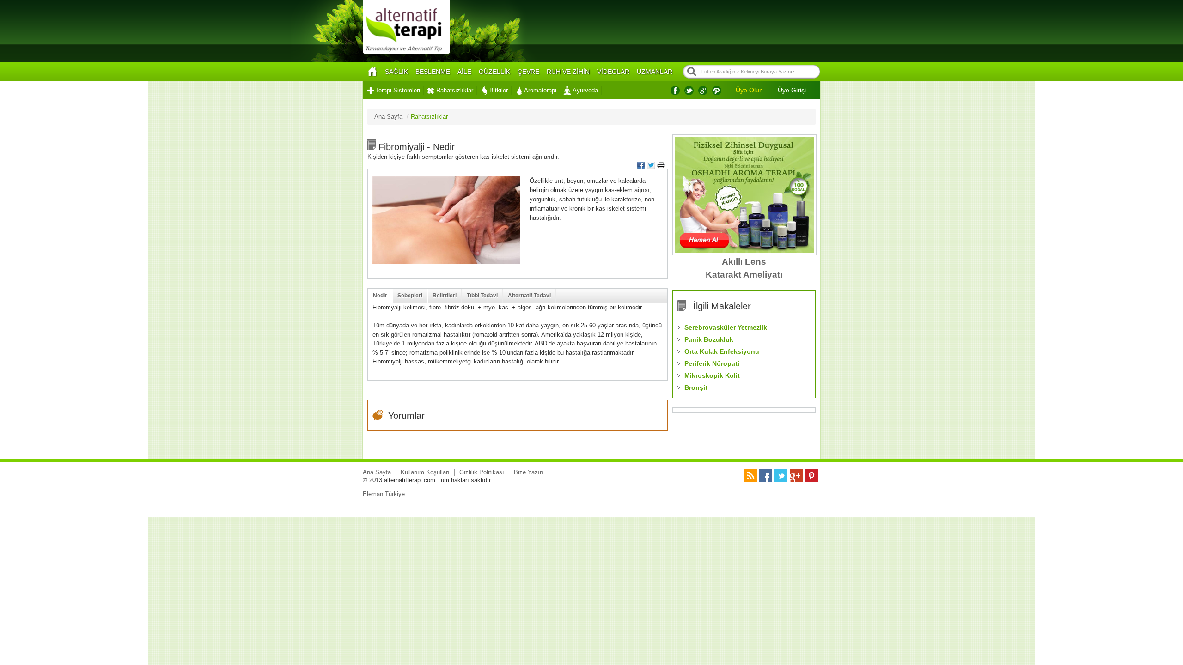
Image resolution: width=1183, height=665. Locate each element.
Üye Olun (749, 90)
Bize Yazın (528, 472)
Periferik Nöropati (711, 363)
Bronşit (695, 387)
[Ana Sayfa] (372, 71)
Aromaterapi (540, 90)
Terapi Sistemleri (397, 90)
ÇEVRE (528, 71)
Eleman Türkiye (384, 493)
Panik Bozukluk (708, 339)
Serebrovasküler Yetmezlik (725, 327)
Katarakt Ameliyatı (744, 274)
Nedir (380, 295)
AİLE (464, 71)
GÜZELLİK (494, 71)
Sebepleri (409, 295)
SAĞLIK (396, 71)
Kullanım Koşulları (425, 472)
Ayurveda (585, 90)
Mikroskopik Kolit (712, 375)
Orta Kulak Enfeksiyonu (721, 351)
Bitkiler (498, 90)
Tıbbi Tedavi (482, 295)
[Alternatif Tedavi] (406, 52)
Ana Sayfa (377, 472)
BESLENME (432, 71)
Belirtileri (445, 295)
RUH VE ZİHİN (568, 71)
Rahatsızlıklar (454, 90)
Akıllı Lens (744, 261)
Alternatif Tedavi (529, 295)
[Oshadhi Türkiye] (744, 250)
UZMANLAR (654, 71)
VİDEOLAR (613, 71)
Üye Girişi (792, 90)
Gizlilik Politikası (481, 472)
